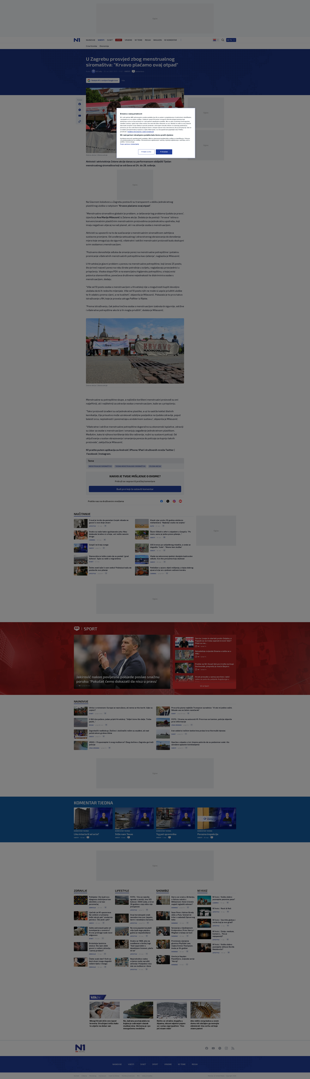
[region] (155, 133)
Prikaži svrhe (146, 152)
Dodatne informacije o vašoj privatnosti (141, 132)
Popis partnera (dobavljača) (129, 144)
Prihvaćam (164, 152)
